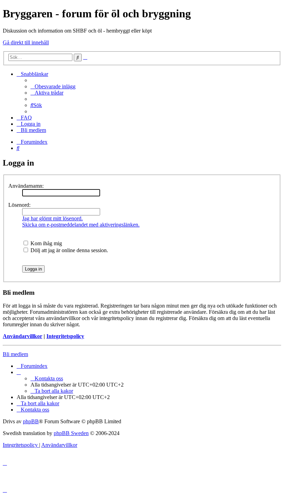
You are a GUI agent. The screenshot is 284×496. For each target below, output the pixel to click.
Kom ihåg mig (45, 243)
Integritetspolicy (65, 336)
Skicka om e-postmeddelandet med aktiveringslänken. (81, 225)
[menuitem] (53, 86)
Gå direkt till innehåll (26, 42)
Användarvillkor (22, 336)
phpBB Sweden (71, 433)
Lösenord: (19, 205)
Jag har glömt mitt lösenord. (52, 218)
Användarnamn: (26, 186)
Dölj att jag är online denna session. (68, 250)
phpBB (31, 421)
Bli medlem (15, 354)
